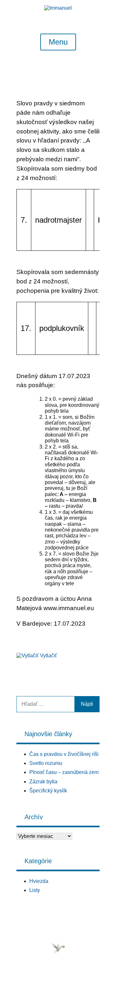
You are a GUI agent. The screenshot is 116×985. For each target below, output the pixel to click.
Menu (58, 42)
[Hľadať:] (45, 704)
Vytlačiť (48, 655)
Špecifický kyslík (48, 790)
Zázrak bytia (43, 781)
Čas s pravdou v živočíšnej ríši (64, 754)
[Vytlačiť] (27, 655)
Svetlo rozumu (45, 763)
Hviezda (38, 881)
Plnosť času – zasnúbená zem (64, 772)
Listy (34, 890)
